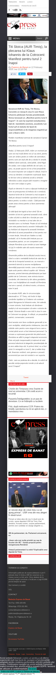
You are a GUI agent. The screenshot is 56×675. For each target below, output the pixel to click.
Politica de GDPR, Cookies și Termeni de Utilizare (20, 672)
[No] (41, 672)
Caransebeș (13, 6)
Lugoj (29, 2)
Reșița (22, 2)
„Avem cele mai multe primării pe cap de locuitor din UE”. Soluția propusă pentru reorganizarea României (25, 542)
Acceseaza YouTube (16, 639)
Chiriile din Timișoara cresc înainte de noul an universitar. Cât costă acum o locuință (25, 391)
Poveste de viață (29, 6)
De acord (32, 669)
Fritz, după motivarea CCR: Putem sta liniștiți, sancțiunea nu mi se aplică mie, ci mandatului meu (27, 409)
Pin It (12, 381)
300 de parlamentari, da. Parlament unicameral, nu (27, 534)
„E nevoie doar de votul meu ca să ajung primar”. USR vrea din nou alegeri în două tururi (27, 513)
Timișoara (12, 2)
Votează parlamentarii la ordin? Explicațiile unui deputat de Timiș (27, 551)
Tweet (25, 377)
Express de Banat (19, 67)
